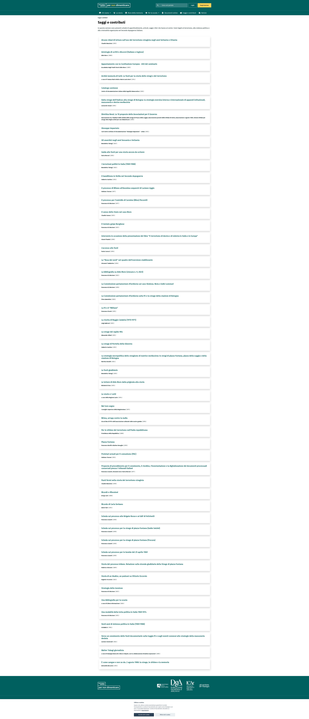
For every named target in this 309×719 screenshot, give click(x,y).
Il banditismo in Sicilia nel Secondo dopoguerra (122, 176)
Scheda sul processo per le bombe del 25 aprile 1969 (124, 552)
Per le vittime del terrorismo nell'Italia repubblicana (124, 430)
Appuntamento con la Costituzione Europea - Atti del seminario (129, 64)
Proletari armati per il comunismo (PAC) (118, 454)
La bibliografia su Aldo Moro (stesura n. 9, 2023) (122, 272)
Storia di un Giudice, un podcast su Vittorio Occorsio (124, 576)
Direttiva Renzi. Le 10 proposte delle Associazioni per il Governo (129, 114)
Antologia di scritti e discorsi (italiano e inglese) (122, 52)
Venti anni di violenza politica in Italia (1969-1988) (123, 624)
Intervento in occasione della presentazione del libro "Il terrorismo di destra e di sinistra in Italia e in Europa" (149, 236)
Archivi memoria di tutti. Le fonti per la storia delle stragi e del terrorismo (134, 76)
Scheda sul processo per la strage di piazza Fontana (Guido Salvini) (130, 528)
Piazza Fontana (108, 442)
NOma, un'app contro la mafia (114, 418)
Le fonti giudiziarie (109, 370)
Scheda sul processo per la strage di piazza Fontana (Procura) (128, 540)
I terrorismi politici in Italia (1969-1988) (118, 164)
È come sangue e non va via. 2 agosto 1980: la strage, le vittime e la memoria (135, 662)
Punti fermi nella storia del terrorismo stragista (122, 480)
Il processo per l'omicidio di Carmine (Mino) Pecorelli (124, 200)
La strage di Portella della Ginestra (116, 344)
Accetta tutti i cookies (144, 714)
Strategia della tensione (112, 588)
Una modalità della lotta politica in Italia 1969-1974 (123, 612)
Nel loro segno (107, 406)
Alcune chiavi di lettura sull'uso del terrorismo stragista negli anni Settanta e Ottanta (139, 40)
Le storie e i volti (108, 394)
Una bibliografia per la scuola (114, 600)
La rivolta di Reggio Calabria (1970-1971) (118, 320)
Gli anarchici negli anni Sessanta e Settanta (120, 140)
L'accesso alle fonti (109, 248)
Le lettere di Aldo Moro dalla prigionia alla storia (122, 382)
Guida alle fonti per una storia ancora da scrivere (122, 152)
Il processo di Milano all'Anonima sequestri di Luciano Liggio (127, 188)
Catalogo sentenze (109, 88)
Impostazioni (145, 710)
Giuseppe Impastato (110, 128)
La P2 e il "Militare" (109, 308)
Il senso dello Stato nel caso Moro (116, 212)
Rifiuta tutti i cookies (165, 714)
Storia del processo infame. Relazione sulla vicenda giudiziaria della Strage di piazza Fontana (142, 564)
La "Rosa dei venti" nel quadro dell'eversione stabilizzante (127, 260)
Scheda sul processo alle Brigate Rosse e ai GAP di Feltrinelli (127, 516)
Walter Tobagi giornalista (112, 650)
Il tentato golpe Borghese (112, 224)
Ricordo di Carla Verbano (112, 504)
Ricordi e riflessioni (109, 492)
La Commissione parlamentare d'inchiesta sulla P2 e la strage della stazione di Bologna (140, 296)
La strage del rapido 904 (112, 332)
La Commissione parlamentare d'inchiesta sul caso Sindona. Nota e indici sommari (137, 284)
